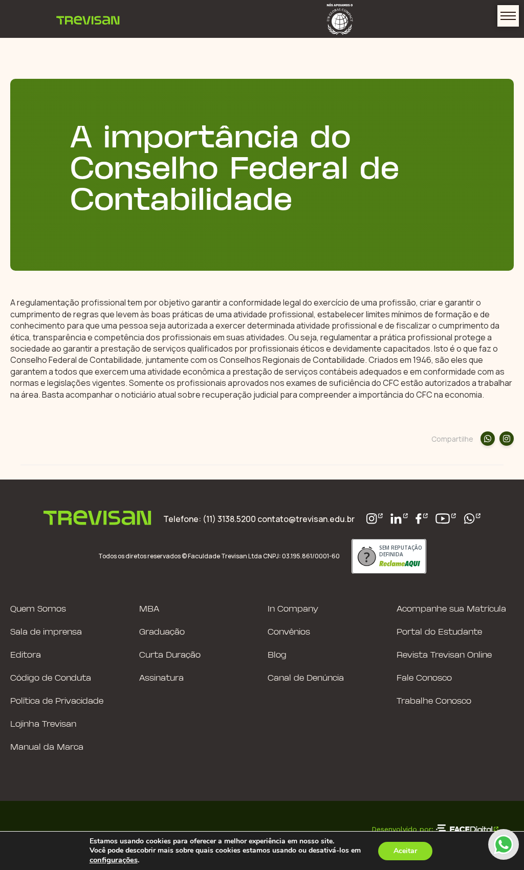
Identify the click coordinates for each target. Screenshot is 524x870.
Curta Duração (170, 655)
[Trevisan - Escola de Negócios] (88, 19)
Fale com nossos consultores (503, 844)
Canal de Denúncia (306, 678)
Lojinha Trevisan (43, 724)
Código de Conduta (50, 678)
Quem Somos (38, 609)
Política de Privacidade (56, 701)
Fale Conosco (424, 678)
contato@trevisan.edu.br (306, 519)
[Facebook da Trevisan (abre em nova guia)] (422, 518)
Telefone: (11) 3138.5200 (210, 519)
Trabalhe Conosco (434, 701)
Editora (25, 655)
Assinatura (161, 678)
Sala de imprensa (46, 632)
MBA (149, 609)
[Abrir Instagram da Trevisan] (506, 438)
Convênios (289, 632)
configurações (114, 859)
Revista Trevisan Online (444, 655)
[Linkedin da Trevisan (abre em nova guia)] (399, 518)
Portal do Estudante (439, 632)
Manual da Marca (46, 747)
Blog (277, 655)
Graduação (162, 632)
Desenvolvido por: (402, 829)
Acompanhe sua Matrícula (451, 609)
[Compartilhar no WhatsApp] (488, 438)
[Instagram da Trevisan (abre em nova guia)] (374, 518)
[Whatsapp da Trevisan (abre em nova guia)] (472, 518)
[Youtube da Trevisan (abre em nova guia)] (445, 518)
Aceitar (405, 851)
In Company (293, 609)
